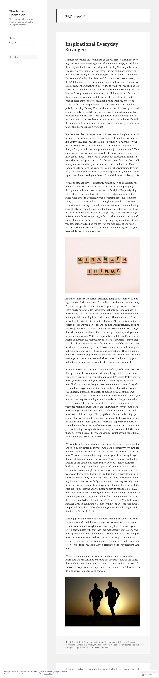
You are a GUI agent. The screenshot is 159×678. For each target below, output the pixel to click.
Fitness (131, 642)
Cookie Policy (48, 674)
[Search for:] (23, 57)
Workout (86, 647)
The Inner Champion (17, 13)
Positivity (136, 644)
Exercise (123, 642)
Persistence (126, 644)
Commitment (89, 642)
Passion (116, 644)
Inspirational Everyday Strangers (91, 47)
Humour (79, 644)
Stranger (69, 647)
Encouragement (112, 642)
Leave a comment (101, 647)
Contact (12, 43)
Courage (100, 642)
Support (77, 647)
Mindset (97, 644)
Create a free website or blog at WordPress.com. (86, 669)
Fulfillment (70, 644)
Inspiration (88, 644)
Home (12, 38)
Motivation (107, 644)
